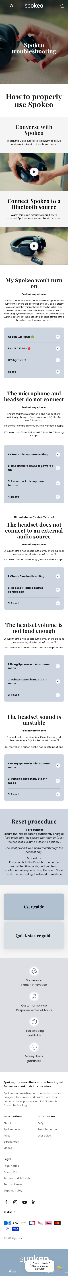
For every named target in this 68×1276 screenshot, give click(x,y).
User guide (44, 1135)
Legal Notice (11, 1166)
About (7, 1123)
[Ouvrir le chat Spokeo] (60, 1268)
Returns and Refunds (17, 1178)
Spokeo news (12, 1129)
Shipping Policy (13, 1190)
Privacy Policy (12, 1172)
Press (7, 1135)
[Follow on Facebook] (6, 1202)
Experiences (11, 1141)
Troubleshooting (48, 1129)
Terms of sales (13, 1184)
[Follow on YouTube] (24, 1202)
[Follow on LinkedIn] (33, 1202)
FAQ (40, 1123)
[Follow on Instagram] (15, 1202)
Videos (8, 1148)
